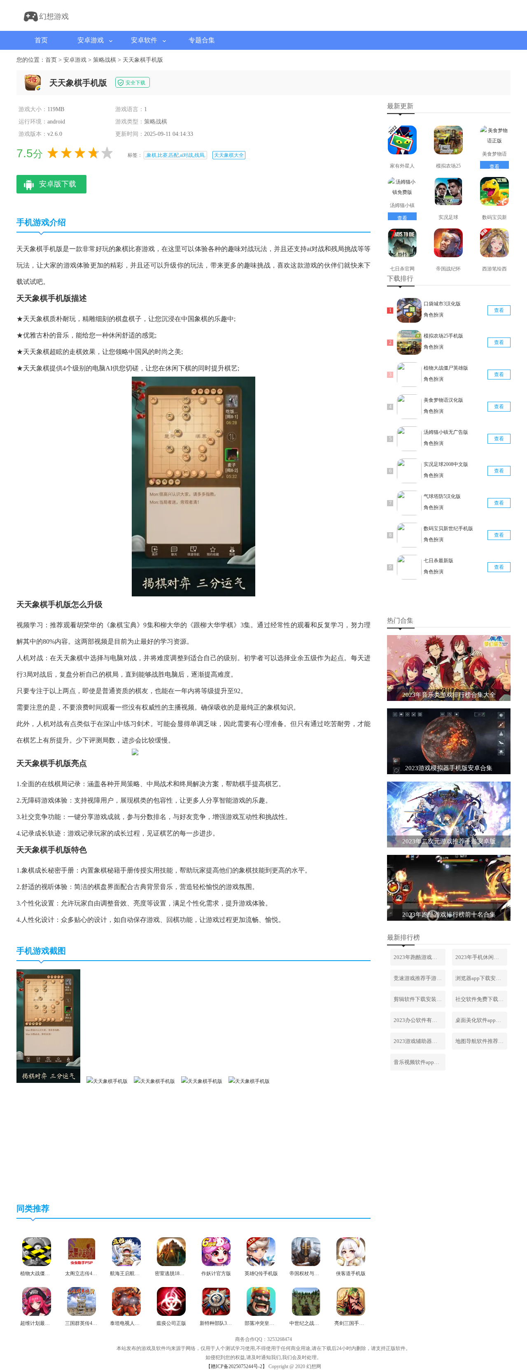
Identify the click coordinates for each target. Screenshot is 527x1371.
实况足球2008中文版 (446, 464)
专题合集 (202, 40)
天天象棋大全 (229, 155)
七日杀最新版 (438, 560)
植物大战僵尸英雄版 (446, 368)
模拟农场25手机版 (443, 336)
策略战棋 (104, 60)
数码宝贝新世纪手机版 (448, 528)
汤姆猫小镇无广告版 (446, 432)
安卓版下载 (57, 184)
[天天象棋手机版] (48, 1081)
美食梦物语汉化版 (443, 400)
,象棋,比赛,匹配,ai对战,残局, (175, 155)
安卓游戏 (90, 40)
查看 (494, 167)
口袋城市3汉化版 (442, 304)
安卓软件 (144, 40)
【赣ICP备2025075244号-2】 (236, 1366)
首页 (41, 40)
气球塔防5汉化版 (442, 496)
